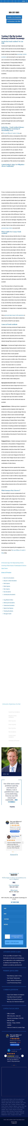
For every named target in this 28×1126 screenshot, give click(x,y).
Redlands (3, 1111)
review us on (14, 831)
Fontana (22, 1104)
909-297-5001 (14, 12)
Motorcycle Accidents (9, 602)
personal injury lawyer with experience (14, 315)
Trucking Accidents (8, 611)
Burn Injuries (7, 589)
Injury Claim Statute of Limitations (15, 994)
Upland (17, 1113)
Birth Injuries (7, 583)
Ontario (10, 1109)
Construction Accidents (9, 594)
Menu (23, 1)
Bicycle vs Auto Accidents (10, 580)
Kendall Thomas (15, 836)
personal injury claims (6, 228)
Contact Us (14, 1123)
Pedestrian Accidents (9, 605)
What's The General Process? (14, 999)
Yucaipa (13, 1114)
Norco (7, 1109)
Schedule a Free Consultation (14, 17)
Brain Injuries (7, 586)
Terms (18, 937)
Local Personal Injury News (14, 982)
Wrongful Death (7, 613)
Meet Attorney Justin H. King (14, 975)
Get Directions (15, 902)
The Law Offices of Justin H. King (11, 133)
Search (17, 1)
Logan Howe (14, 1049)
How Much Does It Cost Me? (14, 997)
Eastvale (18, 1104)
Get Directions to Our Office (14, 21)
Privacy (15, 937)
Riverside (11, 1111)
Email (10, 1)
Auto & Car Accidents (9, 578)
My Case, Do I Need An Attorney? (15, 1001)
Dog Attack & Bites (8, 600)
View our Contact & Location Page (16, 1027)
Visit (13, 1)
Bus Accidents (7, 592)
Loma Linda (9, 1107)
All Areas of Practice (14, 740)
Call (6, 1)
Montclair (22, 1107)
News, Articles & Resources (14, 980)
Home (3, 1)
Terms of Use (14, 1122)
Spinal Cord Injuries (8, 608)
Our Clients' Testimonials (13, 978)
